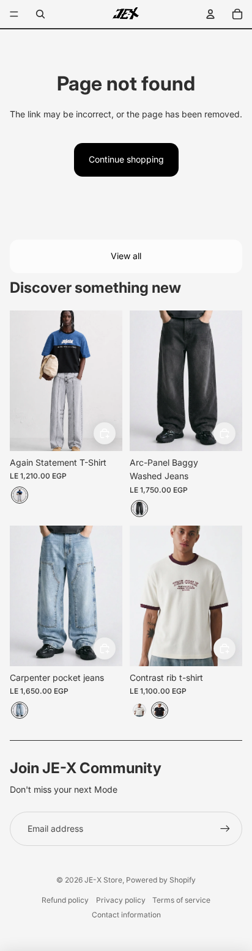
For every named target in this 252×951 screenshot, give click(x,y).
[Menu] (14, 14)
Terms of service (181, 900)
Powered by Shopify (161, 879)
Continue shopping (126, 159)
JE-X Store (103, 879)
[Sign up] (225, 828)
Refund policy (65, 900)
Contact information (126, 914)
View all (126, 256)
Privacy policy (121, 900)
